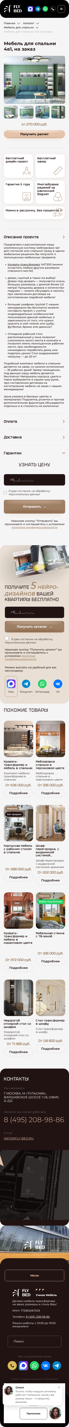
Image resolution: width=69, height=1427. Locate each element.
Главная (9, 23)
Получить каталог (32, 626)
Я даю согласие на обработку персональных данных (29, 492)
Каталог (28, 23)
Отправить (32, 506)
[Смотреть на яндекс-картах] (34, 1185)
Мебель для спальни (19, 27)
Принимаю (33, 1413)
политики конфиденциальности (35, 527)
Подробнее (18, 793)
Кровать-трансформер (24, 264)
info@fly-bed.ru (19, 1138)
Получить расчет (34, 134)
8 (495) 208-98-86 (34, 1119)
